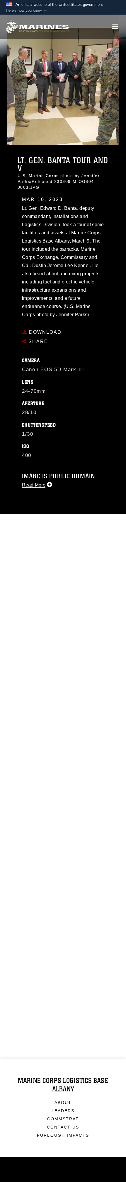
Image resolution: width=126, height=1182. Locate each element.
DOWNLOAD (44, 332)
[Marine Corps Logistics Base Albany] (37, 26)
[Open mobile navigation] (115, 26)
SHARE (37, 341)
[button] (27, 10)
